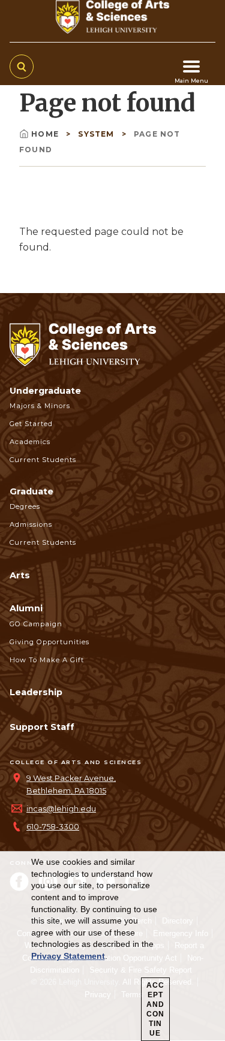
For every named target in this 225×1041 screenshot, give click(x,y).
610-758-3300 (52, 826)
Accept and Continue (155, 1009)
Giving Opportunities (49, 642)
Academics (30, 441)
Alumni (26, 608)
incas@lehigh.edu (61, 808)
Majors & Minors (40, 406)
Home (46, 133)
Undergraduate (45, 390)
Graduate (31, 491)
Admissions (31, 524)
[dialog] (112, 946)
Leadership (36, 692)
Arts (20, 575)
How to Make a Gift (47, 660)
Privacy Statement (68, 956)
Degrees (25, 506)
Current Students (43, 459)
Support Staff (42, 727)
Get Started (31, 424)
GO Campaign (36, 624)
